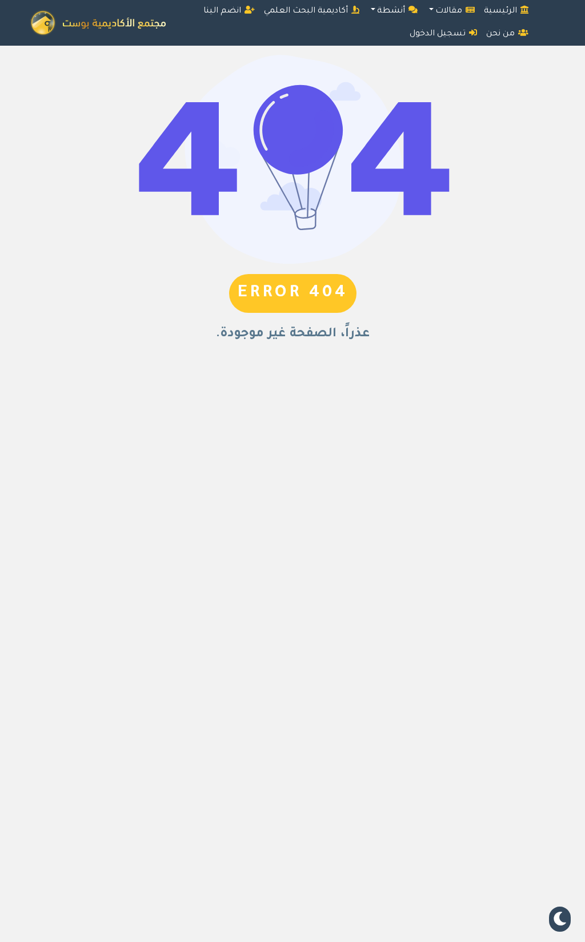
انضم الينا (223, 11)
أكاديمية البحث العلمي (307, 11)
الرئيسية (501, 11)
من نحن (501, 34)
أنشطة (392, 11)
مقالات (449, 11)
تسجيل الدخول (439, 34)
